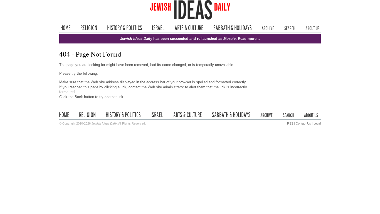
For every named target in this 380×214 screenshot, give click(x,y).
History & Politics (124, 27)
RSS (290, 123)
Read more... (249, 39)
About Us (312, 27)
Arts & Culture (189, 27)
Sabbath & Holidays (232, 27)
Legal (317, 123)
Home (65, 27)
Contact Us (303, 123)
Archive (268, 27)
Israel (158, 27)
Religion (89, 27)
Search (289, 27)
